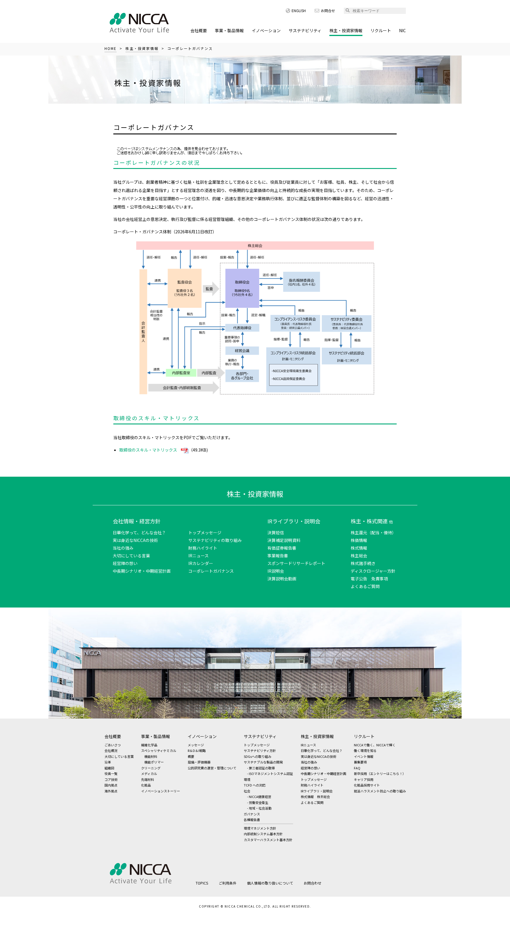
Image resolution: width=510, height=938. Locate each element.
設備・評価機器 (199, 762)
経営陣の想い (125, 563)
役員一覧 (110, 773)
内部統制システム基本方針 (263, 833)
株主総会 (359, 555)
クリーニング (151, 768)
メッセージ (196, 744)
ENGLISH (299, 10)
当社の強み (123, 548)
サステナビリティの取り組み (215, 540)
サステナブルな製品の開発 (263, 762)
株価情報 (359, 540)
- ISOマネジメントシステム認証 (270, 773)
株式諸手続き (363, 563)
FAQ (357, 768)
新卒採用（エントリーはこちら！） (380, 773)
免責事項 (379, 579)
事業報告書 (277, 555)
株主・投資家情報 (345, 30)
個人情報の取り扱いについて (270, 882)
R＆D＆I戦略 (197, 750)
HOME (110, 48)
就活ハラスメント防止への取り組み (380, 791)
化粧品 (146, 785)
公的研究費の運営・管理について (212, 768)
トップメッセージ (204, 532)
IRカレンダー (200, 563)
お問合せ (328, 10)
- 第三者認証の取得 (261, 768)
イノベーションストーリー (160, 791)
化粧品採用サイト (367, 785)
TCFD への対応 (255, 785)
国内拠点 (110, 785)
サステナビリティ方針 (260, 750)
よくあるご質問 (365, 586)
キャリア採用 (363, 779)
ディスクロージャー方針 (373, 571)
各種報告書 (252, 819)
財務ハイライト (202, 548)
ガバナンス (252, 814)
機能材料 (150, 756)
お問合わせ (312, 882)
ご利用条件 (227, 882)
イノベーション (266, 30)
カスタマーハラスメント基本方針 (268, 839)
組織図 (109, 768)
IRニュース (198, 555)
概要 (191, 756)
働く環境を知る (365, 750)
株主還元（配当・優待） (373, 532)
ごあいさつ (112, 744)
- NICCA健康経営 (259, 796)
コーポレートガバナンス (211, 571)
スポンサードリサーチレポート (296, 563)
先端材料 (147, 779)
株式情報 (359, 548)
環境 (247, 779)
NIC (402, 30)
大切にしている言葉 (131, 555)
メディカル (149, 773)
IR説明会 (275, 571)
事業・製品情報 (229, 30)
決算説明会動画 (281, 579)
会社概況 (110, 750)
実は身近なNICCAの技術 (135, 540)
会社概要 (198, 30)
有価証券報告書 (281, 548)
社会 (247, 791)
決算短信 (275, 532)
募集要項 (360, 762)
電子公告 (359, 579)
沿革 (107, 762)
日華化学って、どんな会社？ (139, 532)
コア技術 (110, 779)
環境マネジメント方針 (260, 828)
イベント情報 (363, 756)
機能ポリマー (154, 762)
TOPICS (202, 882)
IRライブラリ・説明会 (293, 521)
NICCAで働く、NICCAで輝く (374, 744)
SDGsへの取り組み (257, 756)
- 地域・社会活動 (259, 808)
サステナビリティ (305, 30)
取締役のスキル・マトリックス (148, 450)
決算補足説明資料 (283, 540)
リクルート (380, 30)
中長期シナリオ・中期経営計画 (142, 571)
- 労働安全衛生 (257, 802)
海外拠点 (110, 791)
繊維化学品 (149, 744)
